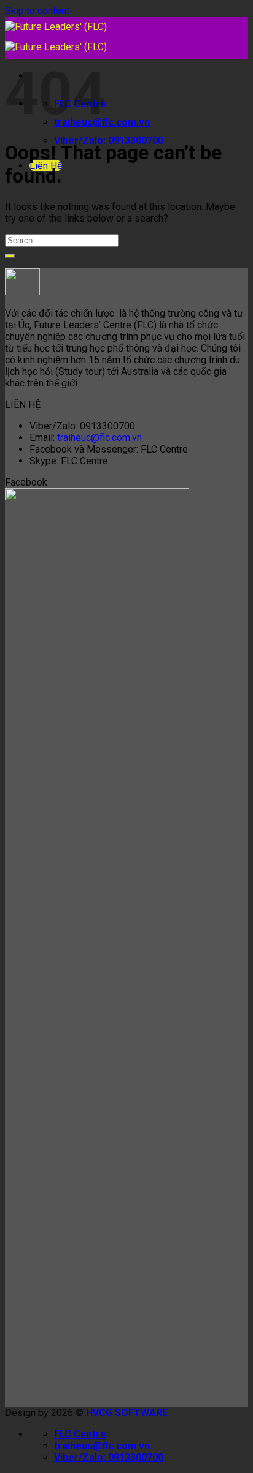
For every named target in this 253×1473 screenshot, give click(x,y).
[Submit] (10, 256)
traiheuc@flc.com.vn (99, 437)
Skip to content (37, 11)
